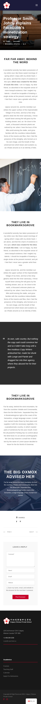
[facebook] (3, 699)
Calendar (6, 673)
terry (8, 41)
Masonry (16, 41)
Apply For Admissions (10, 676)
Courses (6, 666)
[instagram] (7, 699)
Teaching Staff (8, 669)
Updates (17, 44)
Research (9, 44)
